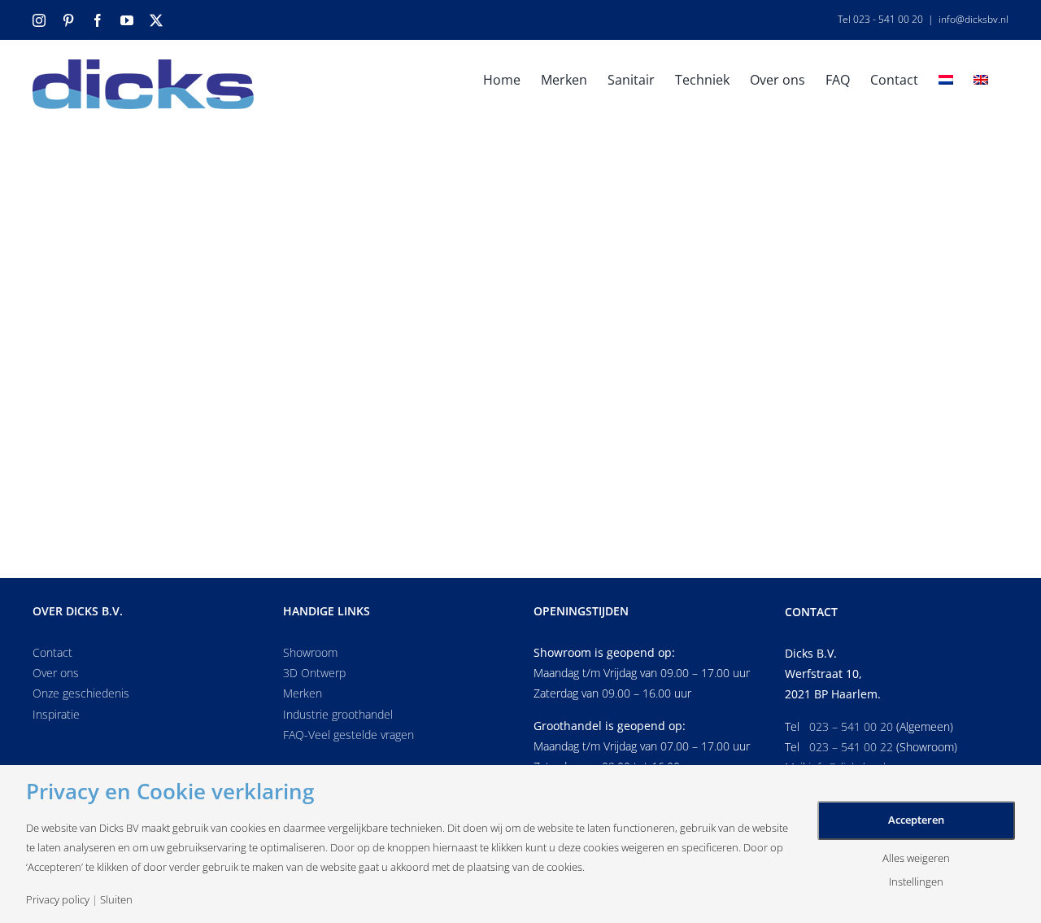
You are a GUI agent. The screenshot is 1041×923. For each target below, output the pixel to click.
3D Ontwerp (314, 672)
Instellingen (916, 882)
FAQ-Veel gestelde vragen (348, 734)
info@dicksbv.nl (973, 19)
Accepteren (916, 819)
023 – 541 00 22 (851, 747)
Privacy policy (57, 900)
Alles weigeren (916, 858)
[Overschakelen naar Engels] (980, 78)
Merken (302, 693)
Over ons (56, 672)
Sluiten (116, 900)
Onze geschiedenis (81, 693)
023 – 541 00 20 (851, 726)
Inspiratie (56, 714)
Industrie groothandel (338, 714)
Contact (52, 652)
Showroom (310, 652)
